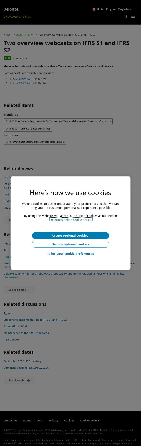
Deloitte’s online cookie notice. (71, 220)
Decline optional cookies (70, 244)
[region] (71, 223)
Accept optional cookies (70, 236)
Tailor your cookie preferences (70, 254)
